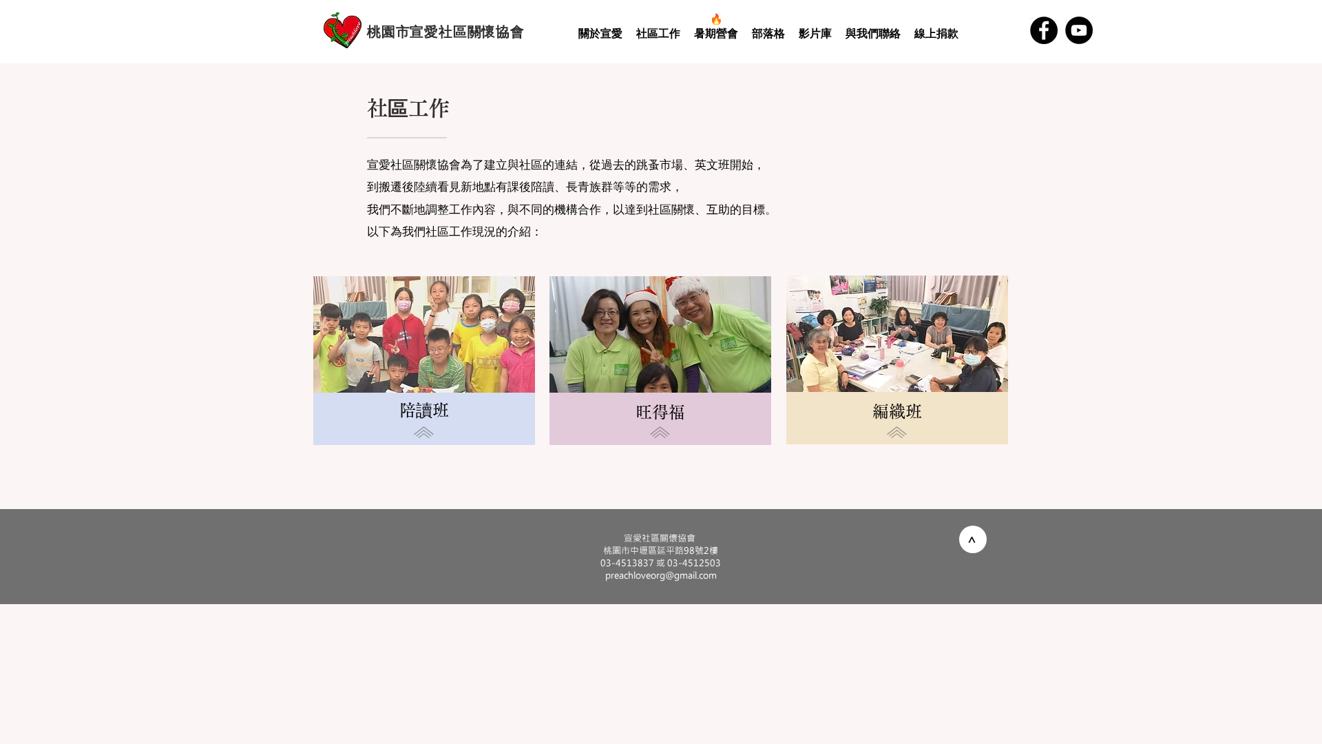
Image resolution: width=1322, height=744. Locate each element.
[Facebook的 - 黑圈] (1044, 30)
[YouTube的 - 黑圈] (1079, 30)
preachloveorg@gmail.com (661, 575)
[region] (428, 375)
